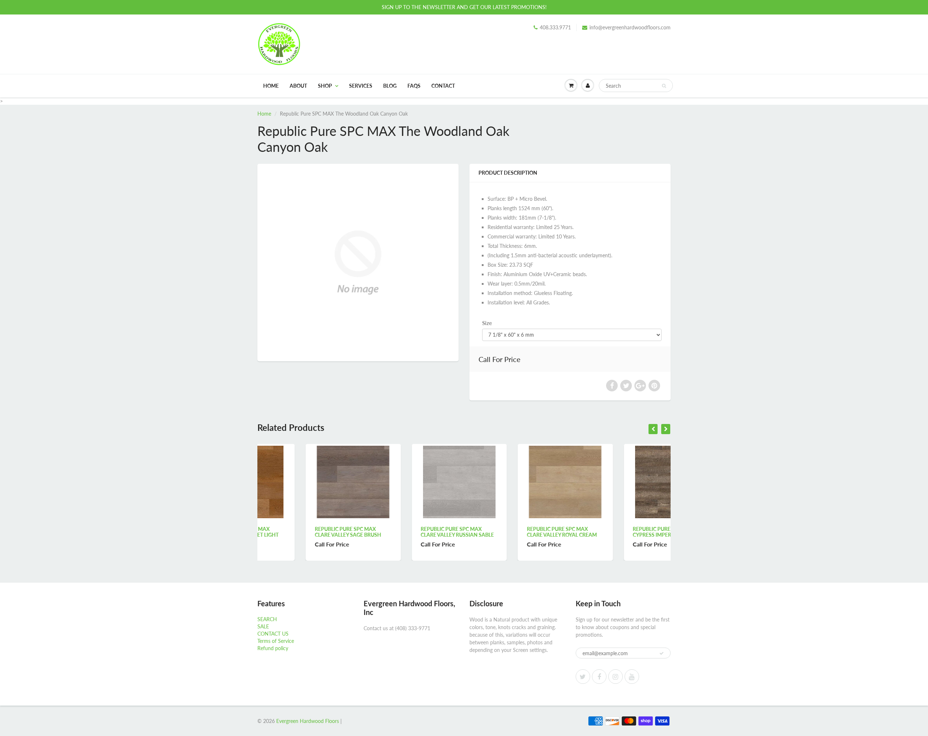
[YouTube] (632, 676)
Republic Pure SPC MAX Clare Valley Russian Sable (409, 532)
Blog (390, 86)
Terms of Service (275, 641)
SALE (263, 626)
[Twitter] (583, 676)
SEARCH (267, 619)
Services (360, 86)
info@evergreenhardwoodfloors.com (630, 27)
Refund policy (272, 648)
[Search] (664, 86)
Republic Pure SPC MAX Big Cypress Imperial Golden (620, 532)
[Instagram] (615, 676)
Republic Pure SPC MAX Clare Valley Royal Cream (513, 532)
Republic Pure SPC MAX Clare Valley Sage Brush (299, 532)
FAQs (413, 86)
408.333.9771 (555, 27)
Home (271, 86)
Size (487, 323)
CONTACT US (273, 634)
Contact (443, 86)
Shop (325, 86)
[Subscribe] (661, 653)
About (298, 86)
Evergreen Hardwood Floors (307, 721)
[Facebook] (599, 676)
